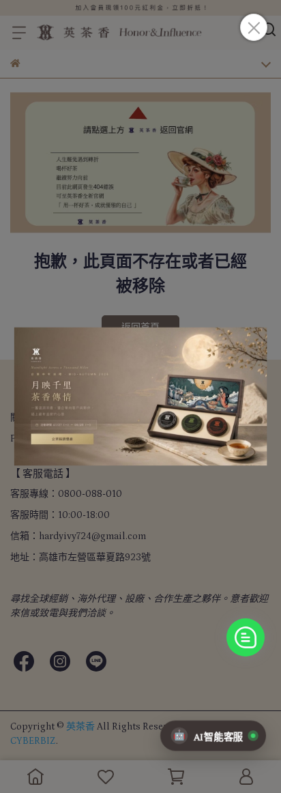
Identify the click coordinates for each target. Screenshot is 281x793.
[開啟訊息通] (245, 637)
